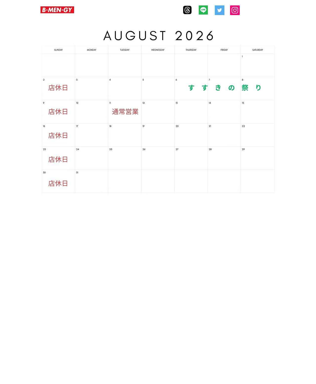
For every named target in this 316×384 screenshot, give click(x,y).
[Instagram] (235, 10)
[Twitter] (219, 10)
